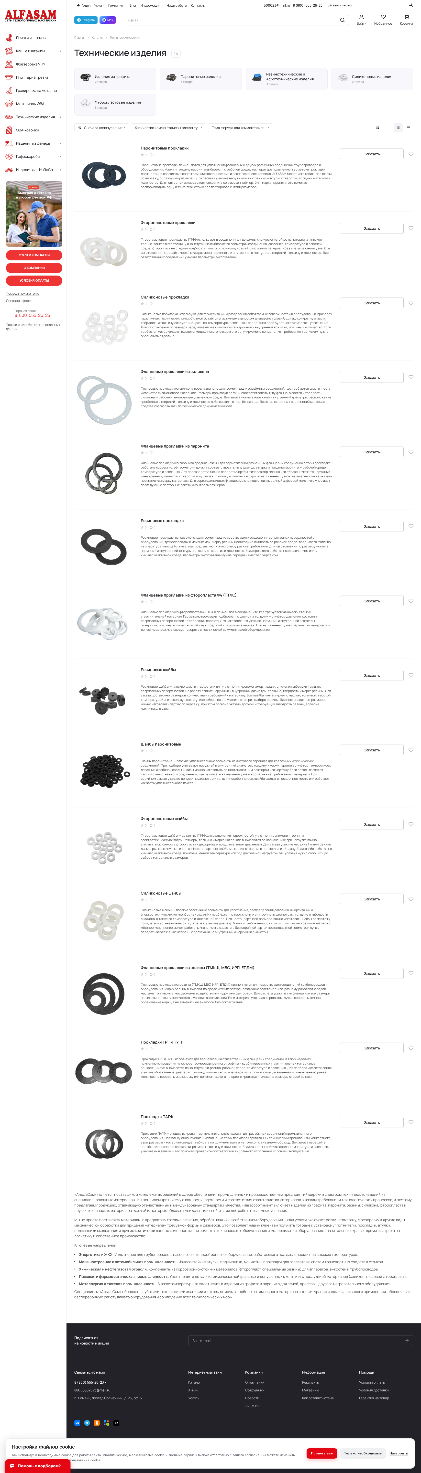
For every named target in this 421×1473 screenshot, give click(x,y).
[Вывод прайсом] (408, 127)
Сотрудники (255, 1390)
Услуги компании (34, 255)
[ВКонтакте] (77, 1423)
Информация (313, 1372)
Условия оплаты (372, 1382)
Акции (193, 1390)
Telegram (88, 20)
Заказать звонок (340, 5)
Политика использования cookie (74, 1460)
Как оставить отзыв (318, 1398)
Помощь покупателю (22, 293)
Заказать (372, 154)
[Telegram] (87, 1423)
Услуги (193, 1398)
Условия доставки (374, 1390)
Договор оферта (19, 301)
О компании (254, 1382)
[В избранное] (411, 153)
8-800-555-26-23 (32, 315)
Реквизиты (310, 1382)
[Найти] (342, 20)
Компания (254, 1372)
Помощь (366, 1372)
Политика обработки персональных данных (33, 327)
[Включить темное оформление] (411, 5)
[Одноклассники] (97, 1423)
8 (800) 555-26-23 (307, 5)
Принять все (322, 1453)
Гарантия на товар (374, 1398)
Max (110, 20)
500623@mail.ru (277, 5)
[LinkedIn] (107, 1423)
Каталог (194, 1382)
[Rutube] (116, 1423)
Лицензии (253, 1405)
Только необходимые (363, 1453)
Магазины (310, 1390)
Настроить (398, 1453)
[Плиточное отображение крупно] (377, 127)
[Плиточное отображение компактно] (388, 127)
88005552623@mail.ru (92, 1390)
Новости (252, 1398)
